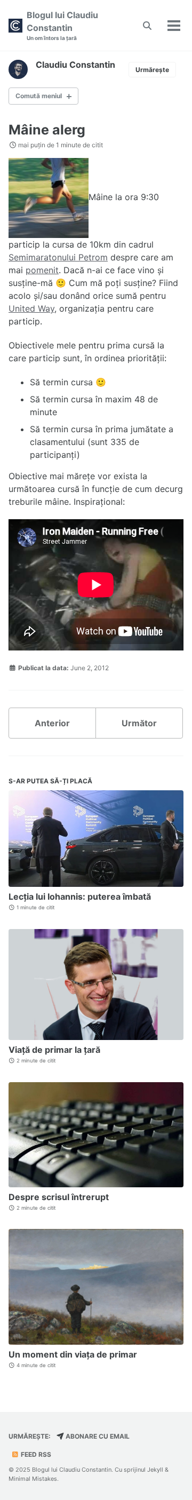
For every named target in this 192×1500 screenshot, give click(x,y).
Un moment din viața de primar (73, 1354)
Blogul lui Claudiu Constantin (62, 25)
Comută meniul (38, 96)
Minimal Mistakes (33, 1478)
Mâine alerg (47, 130)
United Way (31, 308)
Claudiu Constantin (75, 64)
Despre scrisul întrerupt (59, 1197)
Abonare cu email (97, 1436)
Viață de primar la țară (54, 1049)
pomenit (42, 270)
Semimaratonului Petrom (58, 257)
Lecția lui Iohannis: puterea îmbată (80, 896)
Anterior (52, 723)
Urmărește (152, 70)
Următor (139, 723)
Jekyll (155, 1469)
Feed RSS (35, 1454)
